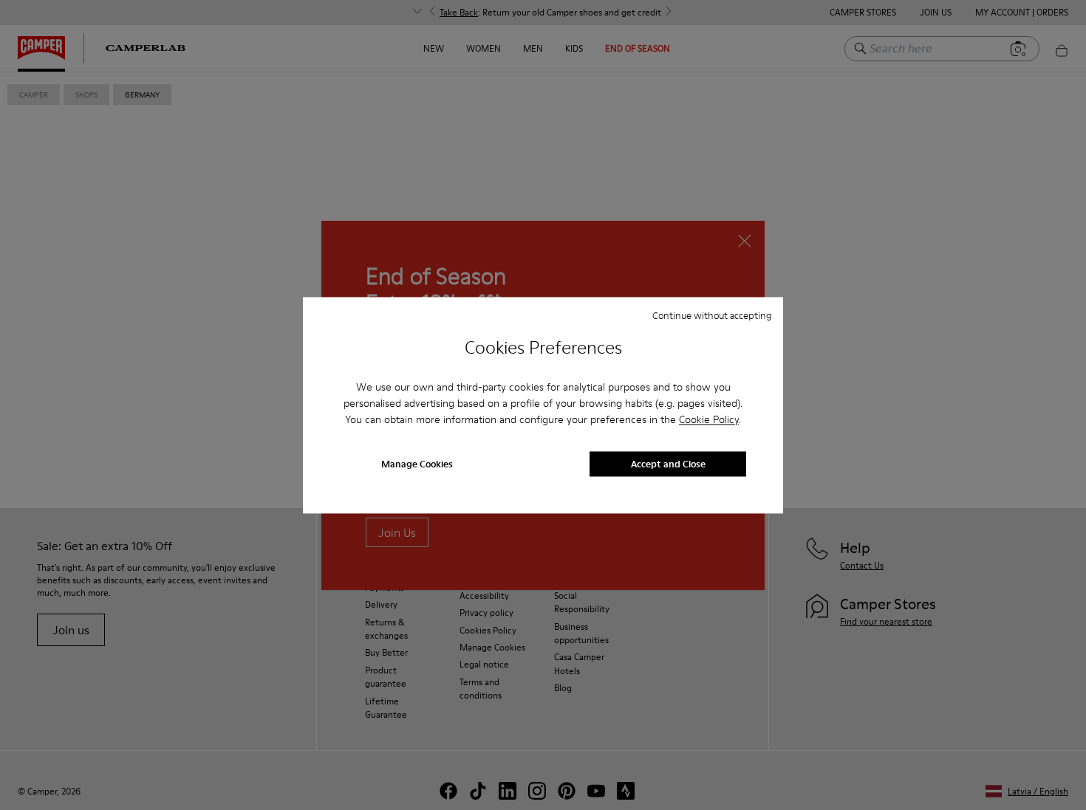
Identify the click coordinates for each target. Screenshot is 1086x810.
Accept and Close (668, 463)
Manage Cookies (417, 463)
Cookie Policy (709, 420)
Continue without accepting (712, 315)
